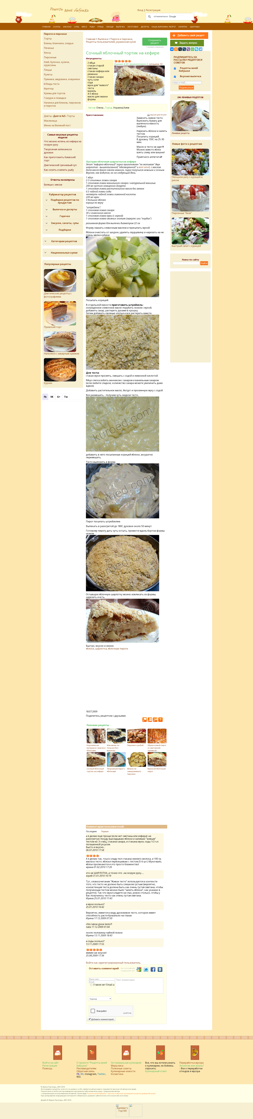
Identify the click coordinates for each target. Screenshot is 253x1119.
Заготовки (132, 26)
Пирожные (50, 57)
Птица (100, 26)
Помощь (47, 1068)
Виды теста (52, 83)
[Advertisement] (111, 137)
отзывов (155, 64)
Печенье (49, 48)
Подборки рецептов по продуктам (65, 201)
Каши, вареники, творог (164, 26)
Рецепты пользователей (100, 41)
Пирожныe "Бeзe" (182, 213)
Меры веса (117, 1065)
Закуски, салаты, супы (65, 223)
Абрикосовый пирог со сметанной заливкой (157, 748)
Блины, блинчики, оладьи (58, 43)
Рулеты (48, 74)
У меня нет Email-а (103, 984)
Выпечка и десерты (65, 209)
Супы (76, 26)
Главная (46, 26)
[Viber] (188, 49)
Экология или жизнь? (191, 1065)
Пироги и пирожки (121, 39)
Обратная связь (86, 1071)
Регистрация (153, 10)
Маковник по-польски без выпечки (113, 748)
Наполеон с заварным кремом (61, 353)
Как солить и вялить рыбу (59, 169)
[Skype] (196, 49)
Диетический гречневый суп (60, 165)
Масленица (50, 120)
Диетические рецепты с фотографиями (57, 295)
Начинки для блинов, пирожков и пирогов (62, 104)
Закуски (67, 26)
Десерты (145, 26)
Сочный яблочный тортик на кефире (95, 770)
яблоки (90, 648)
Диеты (48, 116)
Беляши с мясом (53, 184)
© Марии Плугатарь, (55, 1100)
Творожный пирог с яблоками (116, 770)
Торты (48, 38)
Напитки (182, 26)
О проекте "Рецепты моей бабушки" (92, 1064)
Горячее (65, 216)
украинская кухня (126, 41)
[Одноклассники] (176, 49)
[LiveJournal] (184, 49)
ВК (82, 1074)
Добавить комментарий (102, 1019)
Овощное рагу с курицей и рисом (187, 178)
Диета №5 (59, 116)
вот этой (144, 167)
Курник (48, 383)
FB (78, 1074)
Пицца (48, 69)
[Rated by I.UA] (135, 1116)
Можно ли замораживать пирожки (134, 771)
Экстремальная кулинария (126, 1062)
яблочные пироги (118, 648)
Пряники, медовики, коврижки (62, 79)
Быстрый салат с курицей (186, 246)
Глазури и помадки (55, 98)
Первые (105, 831)
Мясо (84, 26)
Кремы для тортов (54, 93)
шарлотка (101, 648)
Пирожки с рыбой (135, 745)
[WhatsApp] (192, 49)
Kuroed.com (105, 1096)
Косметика (117, 1074)
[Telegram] (200, 49)
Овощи (109, 26)
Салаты (56, 26)
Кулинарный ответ (156, 1071)
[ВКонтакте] (172, 49)
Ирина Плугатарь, (50, 1087)
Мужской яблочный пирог (157, 770)
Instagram (90, 1074)
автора (117, 1091)
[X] (180, 49)
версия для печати (158, 115)
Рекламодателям (86, 1068)
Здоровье (195, 26)
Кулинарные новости (123, 1071)
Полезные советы (121, 1068)
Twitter (101, 1074)
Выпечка (120, 26)
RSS (79, 1076)
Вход (140, 10)
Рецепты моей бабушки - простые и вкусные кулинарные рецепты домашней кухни (121, 1093)
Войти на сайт (50, 1062)
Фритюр (49, 88)
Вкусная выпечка (190, 76)
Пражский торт (53, 327)
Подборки (65, 229)
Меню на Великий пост (57, 125)
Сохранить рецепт (154, 42)
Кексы (47, 52)
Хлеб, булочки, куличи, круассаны (57, 63)
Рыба (92, 26)
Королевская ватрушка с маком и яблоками (96, 748)
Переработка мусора (191, 1062)
